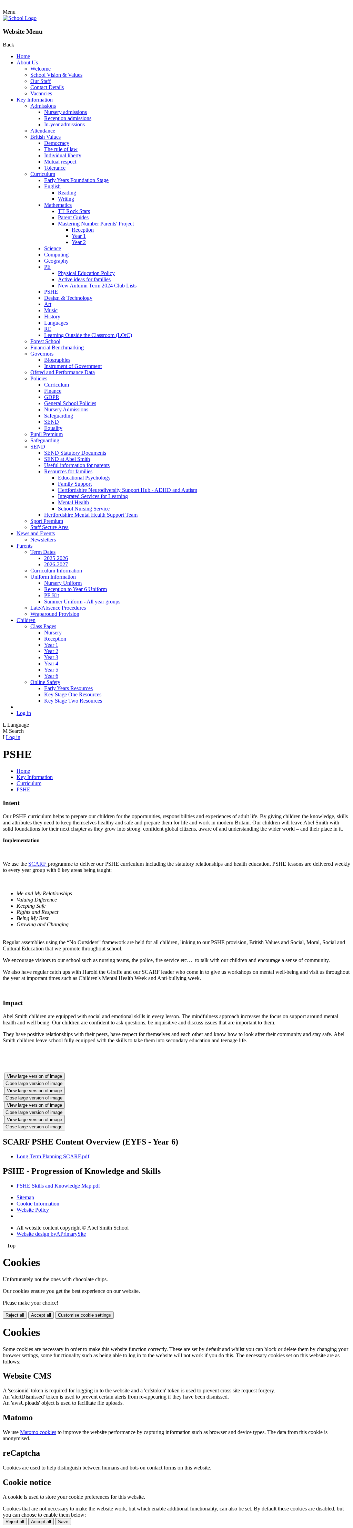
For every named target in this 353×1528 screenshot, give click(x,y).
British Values (45, 137)
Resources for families (68, 471)
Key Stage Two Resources (73, 701)
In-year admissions (64, 124)
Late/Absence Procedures (58, 608)
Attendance (42, 131)
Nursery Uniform (63, 583)
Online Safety (45, 682)
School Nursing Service (84, 509)
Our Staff (40, 81)
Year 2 (79, 242)
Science (52, 248)
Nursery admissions (65, 112)
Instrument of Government (73, 366)
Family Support (75, 484)
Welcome (40, 69)
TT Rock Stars (74, 211)
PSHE (51, 292)
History (52, 316)
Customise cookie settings (84, 1315)
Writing (66, 199)
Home (23, 56)
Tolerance (54, 168)
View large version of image (34, 1076)
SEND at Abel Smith (67, 459)
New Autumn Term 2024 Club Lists (97, 285)
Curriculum (42, 174)
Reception (83, 230)
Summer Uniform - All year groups (82, 601)
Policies (38, 378)
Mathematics (58, 205)
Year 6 (51, 676)
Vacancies (41, 93)
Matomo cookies (38, 1432)
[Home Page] (20, 18)
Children (26, 620)
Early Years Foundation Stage (76, 180)
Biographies (57, 360)
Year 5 (51, 670)
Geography (56, 261)
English (52, 186)
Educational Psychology (84, 478)
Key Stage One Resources (72, 694)
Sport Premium (46, 521)
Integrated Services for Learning (93, 496)
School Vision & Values (56, 75)
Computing (56, 254)
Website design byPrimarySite (51, 1234)
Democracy (56, 143)
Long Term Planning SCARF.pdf (53, 1156)
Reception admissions (67, 118)
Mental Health (73, 502)
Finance (52, 391)
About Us (27, 62)
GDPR (51, 397)
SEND (51, 422)
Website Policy (33, 1210)
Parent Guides (73, 217)
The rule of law (61, 149)
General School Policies (70, 403)
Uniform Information (53, 577)
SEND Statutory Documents (75, 453)
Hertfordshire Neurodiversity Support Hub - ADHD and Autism (127, 490)
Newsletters (43, 539)
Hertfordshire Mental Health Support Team (91, 515)
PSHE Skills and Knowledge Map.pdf (58, 1186)
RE (47, 329)
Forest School (45, 341)
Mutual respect (60, 162)
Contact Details (47, 87)
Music (51, 310)
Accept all (41, 1315)
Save (63, 1521)
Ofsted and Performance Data (62, 372)
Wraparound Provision (54, 614)
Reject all (15, 1315)
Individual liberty (62, 155)
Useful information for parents (77, 465)
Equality (53, 428)
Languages (56, 323)
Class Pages (43, 626)
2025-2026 (56, 558)
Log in (24, 713)
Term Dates (43, 552)
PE (47, 267)
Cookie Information (38, 1203)
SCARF (38, 864)
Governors (41, 354)
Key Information (35, 100)
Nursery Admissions (66, 409)
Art (47, 304)
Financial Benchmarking (57, 347)
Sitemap (25, 1197)
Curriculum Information (56, 570)
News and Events (36, 533)
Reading (67, 193)
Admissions (43, 106)
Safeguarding (58, 416)
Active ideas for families (84, 279)
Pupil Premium (46, 434)
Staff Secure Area (49, 527)
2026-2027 (56, 564)
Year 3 (51, 657)
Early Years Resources (68, 688)
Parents (24, 546)
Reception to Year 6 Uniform (75, 589)
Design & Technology (68, 298)
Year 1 (79, 236)
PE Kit (51, 595)
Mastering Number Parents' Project (96, 223)
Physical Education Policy (86, 273)
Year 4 (51, 663)
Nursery (53, 632)
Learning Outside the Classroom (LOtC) (88, 335)
